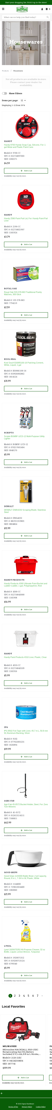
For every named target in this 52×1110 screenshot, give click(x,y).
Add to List (28, 171)
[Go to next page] (42, 996)
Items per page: (10, 100)
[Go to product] (26, 126)
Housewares (18, 71)
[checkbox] (4, 93)
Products (5, 71)
